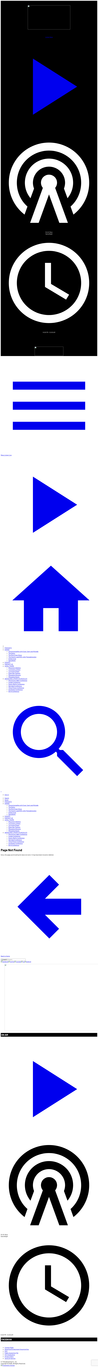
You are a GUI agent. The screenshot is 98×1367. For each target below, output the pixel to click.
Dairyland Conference (15, 686)
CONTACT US (9, 664)
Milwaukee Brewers (14, 675)
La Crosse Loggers (14, 670)
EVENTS (7, 662)
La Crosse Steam (13, 671)
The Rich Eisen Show (15, 655)
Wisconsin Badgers (14, 668)
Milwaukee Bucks (13, 677)
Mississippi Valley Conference (17, 680)
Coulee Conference (14, 682)
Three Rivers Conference (16, 688)
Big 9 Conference (13, 691)
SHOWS (7, 650)
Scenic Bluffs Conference (16, 684)
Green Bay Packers (14, 673)
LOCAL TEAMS (9, 666)
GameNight (12, 660)
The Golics (11, 653)
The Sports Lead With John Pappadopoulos (22, 657)
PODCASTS (8, 648)
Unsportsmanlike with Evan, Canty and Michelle (23, 651)
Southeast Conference (15, 689)
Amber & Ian (12, 659)
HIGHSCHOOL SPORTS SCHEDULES (16, 679)
